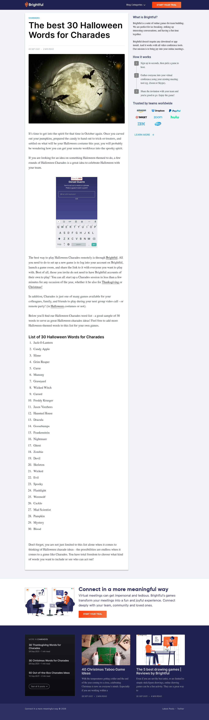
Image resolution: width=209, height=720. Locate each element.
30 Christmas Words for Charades (49, 660)
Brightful (112, 257)
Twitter (180, 708)
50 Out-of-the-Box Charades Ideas (49, 672)
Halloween (57, 306)
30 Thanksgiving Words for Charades (45, 646)
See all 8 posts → (39, 686)
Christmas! (35, 287)
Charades (42, 639)
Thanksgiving (111, 282)
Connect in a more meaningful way (41, 708)
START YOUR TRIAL (167, 5)
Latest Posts (168, 708)
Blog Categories (134, 4)
